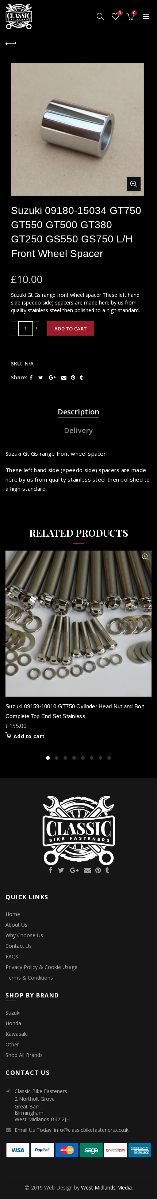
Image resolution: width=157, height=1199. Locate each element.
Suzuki (12, 1012)
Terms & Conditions (29, 977)
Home (12, 914)
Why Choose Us (24, 935)
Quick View (145, 557)
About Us (16, 924)
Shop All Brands (24, 1054)
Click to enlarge (134, 184)
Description (78, 412)
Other (12, 1044)
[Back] (11, 42)
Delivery (78, 430)
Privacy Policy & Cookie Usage (41, 967)
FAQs (11, 956)
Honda (13, 1023)
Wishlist (120, 13)
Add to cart (70, 328)
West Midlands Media (106, 1187)
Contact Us (18, 945)
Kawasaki (16, 1033)
